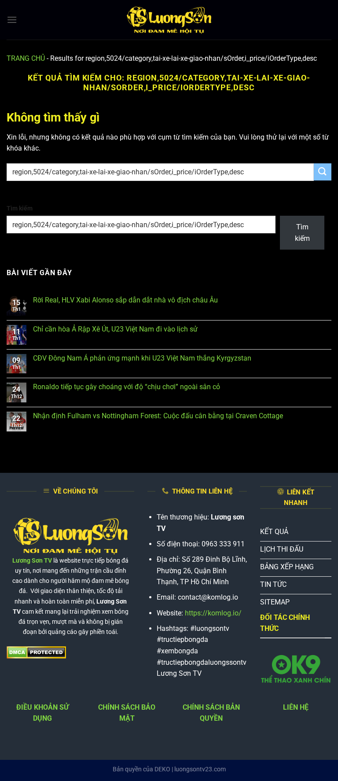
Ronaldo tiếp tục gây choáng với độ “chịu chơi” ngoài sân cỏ (126, 387)
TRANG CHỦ (26, 58)
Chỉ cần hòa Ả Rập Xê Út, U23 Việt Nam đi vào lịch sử (115, 329)
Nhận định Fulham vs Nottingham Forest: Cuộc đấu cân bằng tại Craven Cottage (158, 416)
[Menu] (12, 19)
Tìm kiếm (20, 208)
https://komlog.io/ (213, 613)
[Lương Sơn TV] (169, 19)
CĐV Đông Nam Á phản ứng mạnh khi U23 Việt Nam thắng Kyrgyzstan (142, 358)
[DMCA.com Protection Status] (36, 652)
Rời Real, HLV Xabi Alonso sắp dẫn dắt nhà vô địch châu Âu (125, 300)
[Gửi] (322, 172)
